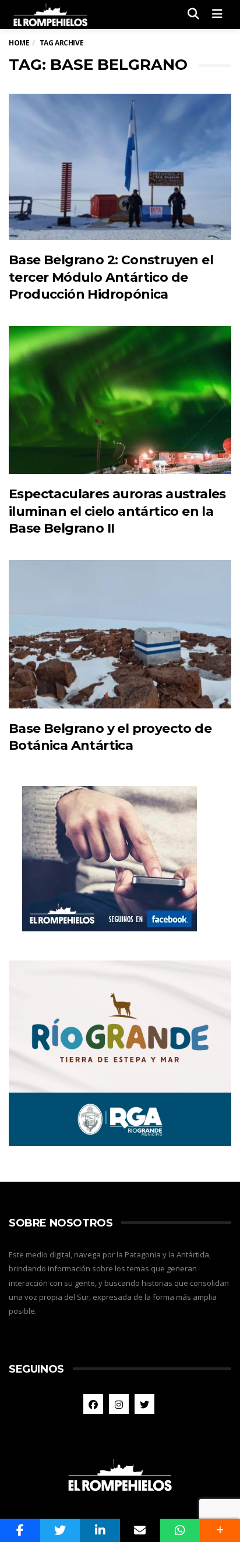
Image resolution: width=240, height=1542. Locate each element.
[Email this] (140, 1530)
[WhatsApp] (180, 1530)
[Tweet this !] (60, 1530)
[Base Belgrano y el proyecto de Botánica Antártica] (120, 634)
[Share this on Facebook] (20, 1530)
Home (19, 43)
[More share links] (220, 1530)
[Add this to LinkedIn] (100, 1530)
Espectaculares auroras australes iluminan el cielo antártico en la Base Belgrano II (117, 511)
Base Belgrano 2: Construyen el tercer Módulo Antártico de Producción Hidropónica (111, 277)
